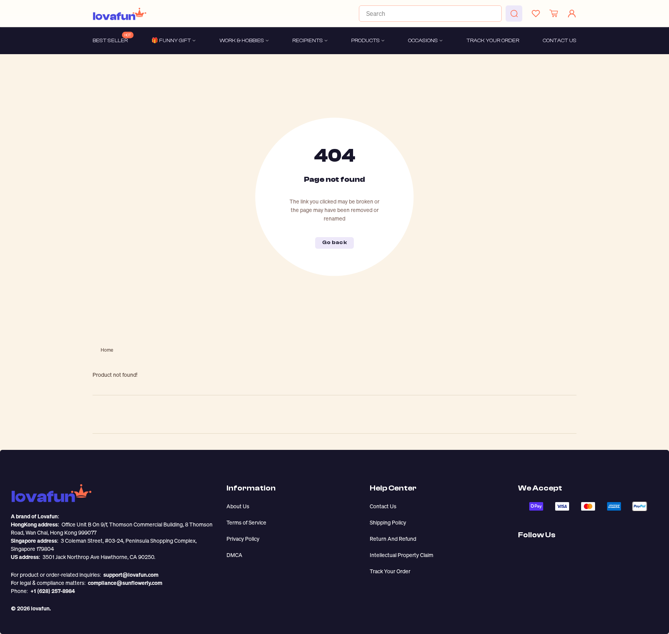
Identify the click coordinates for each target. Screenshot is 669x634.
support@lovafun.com (130, 574)
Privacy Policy (242, 538)
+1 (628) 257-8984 (52, 591)
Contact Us (383, 506)
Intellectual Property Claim (401, 555)
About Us (237, 506)
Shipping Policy (388, 522)
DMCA (234, 555)
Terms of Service (246, 522)
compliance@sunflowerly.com (125, 582)
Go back (334, 242)
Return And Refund (393, 538)
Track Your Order (390, 571)
